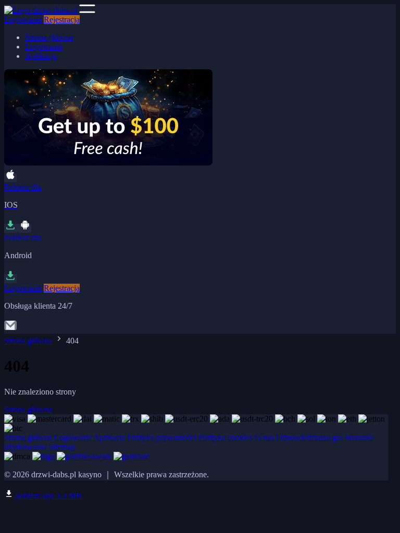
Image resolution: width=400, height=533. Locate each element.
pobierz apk (48, 495)
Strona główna (49, 37)
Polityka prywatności (161, 437)
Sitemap (61, 446)
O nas (264, 437)
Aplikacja (41, 56)
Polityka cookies (225, 437)
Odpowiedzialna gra (309, 437)
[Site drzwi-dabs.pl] (40, 10)
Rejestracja (62, 19)
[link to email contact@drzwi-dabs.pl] (10, 328)
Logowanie (23, 19)
